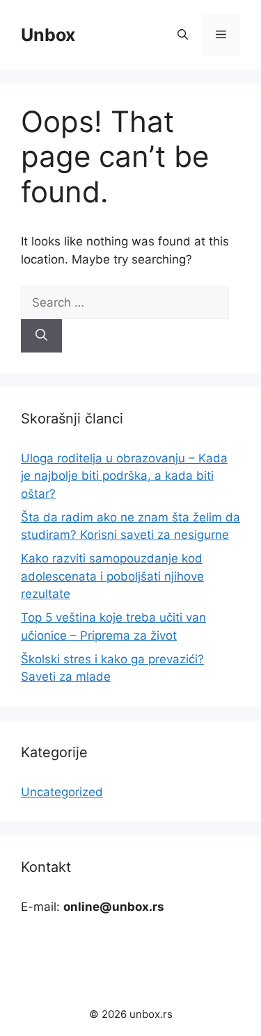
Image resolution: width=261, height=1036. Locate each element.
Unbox (48, 34)
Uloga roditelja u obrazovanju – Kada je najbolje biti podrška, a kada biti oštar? (124, 476)
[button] (183, 35)
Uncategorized (62, 792)
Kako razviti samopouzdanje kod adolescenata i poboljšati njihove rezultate (112, 576)
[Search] (41, 336)
